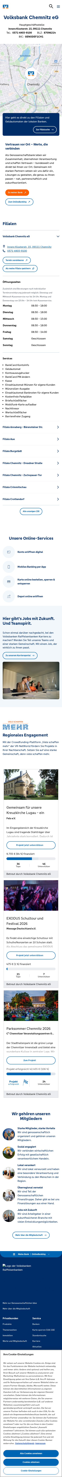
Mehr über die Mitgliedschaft (29, 1235)
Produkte (7, 1324)
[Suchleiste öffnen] (51, 6)
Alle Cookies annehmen (31, 1453)
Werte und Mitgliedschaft (15, 1341)
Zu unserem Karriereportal (18, 655)
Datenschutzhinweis (24, 1443)
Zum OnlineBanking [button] (17, 202)
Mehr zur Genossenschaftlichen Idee (20, 1303)
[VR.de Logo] (17, 7)
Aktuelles (36, 1346)
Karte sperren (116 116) (43, 1330)
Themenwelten (10, 1330)
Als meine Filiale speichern (18, 268)
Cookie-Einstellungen (31, 1470)
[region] (31, 1413)
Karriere (36, 1341)
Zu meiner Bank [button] (15, 192)
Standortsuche (39, 1335)
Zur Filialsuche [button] (43, 129)
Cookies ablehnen (31, 1462)
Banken (36, 1324)
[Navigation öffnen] (58, 6)
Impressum (40, 1443)
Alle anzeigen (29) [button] (31, 511)
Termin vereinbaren (15, 260)
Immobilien (8, 1335)
